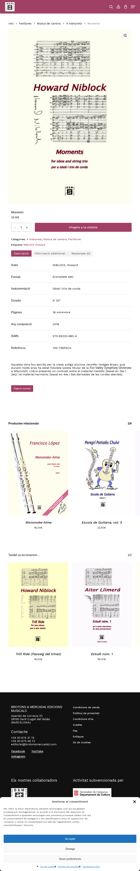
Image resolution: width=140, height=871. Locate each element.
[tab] (21, 253)
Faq (75, 730)
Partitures (25, 23)
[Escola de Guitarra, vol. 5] (102, 473)
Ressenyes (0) (80, 253)
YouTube (37, 751)
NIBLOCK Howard (34, 244)
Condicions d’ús (91, 866)
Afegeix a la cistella (83, 227)
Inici (10, 23)
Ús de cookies (48, 866)
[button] (134, 801)
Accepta (70, 838)
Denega (70, 848)
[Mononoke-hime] (38, 473)
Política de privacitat (69, 866)
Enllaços (78, 736)
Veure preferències (70, 858)
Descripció (21, 253)
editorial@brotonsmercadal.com (34, 744)
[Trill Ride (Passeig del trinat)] (38, 604)
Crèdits (77, 724)
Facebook (18, 751)
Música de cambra (49, 23)
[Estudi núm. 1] (102, 604)
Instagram (18, 756)
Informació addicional (50, 253)
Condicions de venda (86, 707)
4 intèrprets (74, 23)
